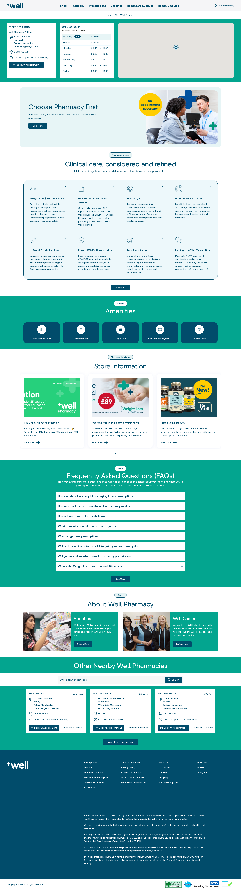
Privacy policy (128, 767)
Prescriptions (97, 5)
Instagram (202, 772)
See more (120, 287)
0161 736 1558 (169, 713)
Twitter (200, 767)
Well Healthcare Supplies (96, 777)
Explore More (83, 644)
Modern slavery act (131, 772)
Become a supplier (168, 782)
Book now (38, 125)
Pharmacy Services (73, 727)
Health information (93, 772)
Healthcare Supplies (140, 5)
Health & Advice (168, 5)
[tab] (115, 453)
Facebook (202, 762)
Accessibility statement (133, 777)
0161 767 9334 (105, 713)
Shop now (166, 442)
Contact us (165, 767)
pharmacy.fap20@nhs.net (191, 847)
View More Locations (118, 742)
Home (109, 15)
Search (175, 679)
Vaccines (116, 5)
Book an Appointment (28, 65)
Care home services (94, 782)
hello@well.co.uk (153, 850)
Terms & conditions (131, 762)
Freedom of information (133, 782)
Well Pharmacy (38, 693)
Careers (163, 772)
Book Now (29, 442)
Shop (63, 5)
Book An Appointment (45, 728)
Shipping (163, 777)
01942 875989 (41, 713)
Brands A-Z (89, 787)
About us (163, 762)
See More (120, 579)
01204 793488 (21, 52)
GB (116, 15)
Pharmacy (77, 5)
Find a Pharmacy (226, 5)
